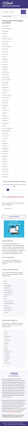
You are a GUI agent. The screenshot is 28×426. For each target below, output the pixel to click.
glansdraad (5, 153)
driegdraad (5, 166)
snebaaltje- (7, 287)
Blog (6, 424)
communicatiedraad (7, 128)
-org (5, 334)
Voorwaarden (21, 424)
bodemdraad (5, 51)
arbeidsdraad (5, 118)
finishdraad (5, 84)
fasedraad (4, 69)
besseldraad (5, 156)
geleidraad (5, 138)
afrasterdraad (5, 72)
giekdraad (4, 146)
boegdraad (5, 59)
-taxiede (6, 338)
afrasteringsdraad (6, 79)
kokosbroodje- (7, 285)
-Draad (6, 332)
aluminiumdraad (6, 95)
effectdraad (5, 31)
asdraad (4, 125)
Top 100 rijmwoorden (14, 216)
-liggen (6, 343)
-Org (5, 345)
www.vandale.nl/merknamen (14, 411)
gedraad (4, 115)
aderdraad (5, 49)
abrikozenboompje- (9, 303)
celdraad (4, 113)
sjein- (5, 299)
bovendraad (5, 82)
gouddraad (5, 176)
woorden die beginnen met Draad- (15, 197)
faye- (5, 283)
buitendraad (5, 105)
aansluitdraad (5, 26)
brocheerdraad (6, 97)
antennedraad (5, 110)
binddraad (4, 164)
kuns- (5, 296)
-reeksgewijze (7, 352)
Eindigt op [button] (5, 12)
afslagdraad (5, 87)
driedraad (4, 159)
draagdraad (5, 151)
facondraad (5, 61)
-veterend (6, 363)
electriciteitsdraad (6, 38)
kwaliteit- (6, 312)
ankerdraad (5, 102)
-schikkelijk (7, 358)
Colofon (15, 424)
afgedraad (5, 64)
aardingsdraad (6, 41)
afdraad (4, 56)
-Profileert (6, 356)
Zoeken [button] (23, 12)
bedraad (4, 141)
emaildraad (5, 54)
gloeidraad (5, 169)
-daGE (5, 360)
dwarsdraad (5, 174)
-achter (6, 349)
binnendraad (5, 171)
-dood (5, 347)
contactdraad (5, 136)
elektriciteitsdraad (6, 46)
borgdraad (5, 67)
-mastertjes (7, 340)
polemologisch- (8, 307)
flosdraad (4, 92)
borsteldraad (5, 74)
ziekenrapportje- (8, 310)
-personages (7, 336)
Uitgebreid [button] (23, 16)
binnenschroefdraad (7, 28)
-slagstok (6, 354)
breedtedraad (5, 90)
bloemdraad (5, 44)
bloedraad (4, 36)
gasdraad (4, 107)
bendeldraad (5, 148)
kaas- (5, 281)
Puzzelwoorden (8, 208)
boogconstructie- (8, 301)
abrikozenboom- (8, 292)
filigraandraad (6, 77)
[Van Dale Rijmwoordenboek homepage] (8, 3)
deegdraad (5, 143)
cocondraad (5, 120)
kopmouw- (6, 305)
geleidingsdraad (6, 130)
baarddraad (5, 133)
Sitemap (10, 424)
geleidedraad (5, 123)
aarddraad (5, 33)
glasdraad (4, 161)
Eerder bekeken (7, 16)
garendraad (5, 100)
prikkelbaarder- (8, 290)
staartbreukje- (7, 294)
